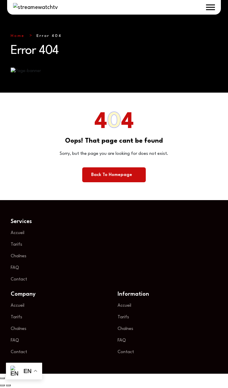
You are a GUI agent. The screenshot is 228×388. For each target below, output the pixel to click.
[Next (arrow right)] (8, 385)
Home (18, 36)
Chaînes (18, 256)
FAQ (15, 268)
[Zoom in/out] (2, 378)
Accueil (17, 233)
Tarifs (16, 244)
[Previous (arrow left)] (2, 385)
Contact (19, 279)
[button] (210, 7)
